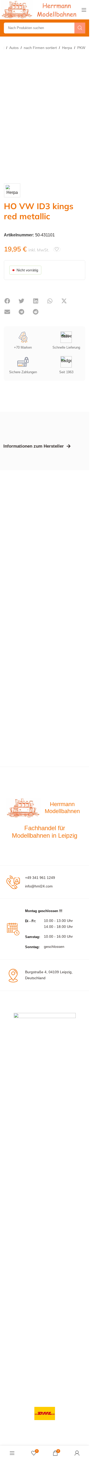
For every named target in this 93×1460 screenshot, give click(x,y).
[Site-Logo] (40, 9)
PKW (81, 48)
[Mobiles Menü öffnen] (84, 10)
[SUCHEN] (79, 28)
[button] (7, 301)
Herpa (67, 48)
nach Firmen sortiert (40, 48)
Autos (14, 48)
